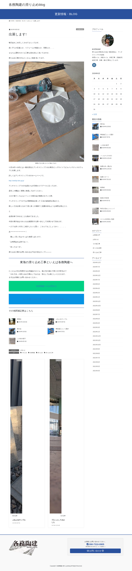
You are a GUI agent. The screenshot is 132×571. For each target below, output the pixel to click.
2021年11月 (96, 340)
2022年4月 (96, 323)
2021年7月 (96, 358)
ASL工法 (24, 352)
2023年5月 (96, 284)
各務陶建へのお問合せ (46, 286)
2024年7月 (96, 267)
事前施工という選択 (62, 329)
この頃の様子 (21, 338)
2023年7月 (96, 280)
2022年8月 (96, 310)
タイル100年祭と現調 (107, 219)
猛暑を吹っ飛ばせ (106, 166)
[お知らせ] (16, 436)
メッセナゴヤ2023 (106, 155)
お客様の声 (96, 235)
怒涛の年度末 (104, 198)
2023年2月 (96, 293)
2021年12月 (97, 336)
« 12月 (94, 114)
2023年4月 (96, 288)
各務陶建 (32, 352)
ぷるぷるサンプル (61, 319)
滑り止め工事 (49, 352)
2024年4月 (96, 271)
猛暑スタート (104, 177)
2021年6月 (96, 362)
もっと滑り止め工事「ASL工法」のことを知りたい (46, 299)
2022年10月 (97, 305)
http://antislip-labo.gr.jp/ (16, 180)
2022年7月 (96, 314)
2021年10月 (97, 344)
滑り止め (40, 352)
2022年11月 (96, 301)
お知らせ (80, 29)
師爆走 (19, 319)
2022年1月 (96, 332)
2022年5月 (96, 319)
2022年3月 (96, 327)
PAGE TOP (127, 552)
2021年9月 (96, 349)
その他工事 (96, 244)
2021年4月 (96, 371)
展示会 (19, 329)
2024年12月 (97, 262)
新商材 (102, 187)
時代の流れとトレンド (107, 208)
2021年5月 (96, 366)
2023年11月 (96, 275)
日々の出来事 (97, 248)
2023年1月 (96, 297)
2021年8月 (96, 353)
